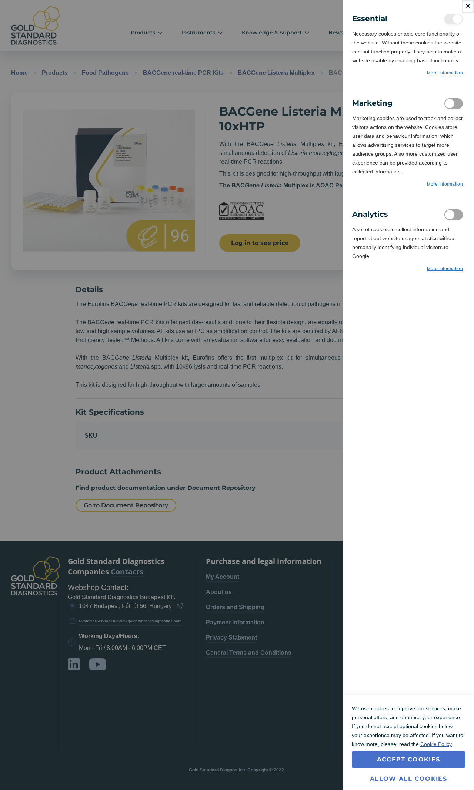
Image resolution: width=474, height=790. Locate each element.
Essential (453, 19)
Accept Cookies (408, 759)
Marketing (453, 103)
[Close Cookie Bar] (468, 6)
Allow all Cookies (408, 778)
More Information (445, 73)
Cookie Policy (436, 744)
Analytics (453, 214)
